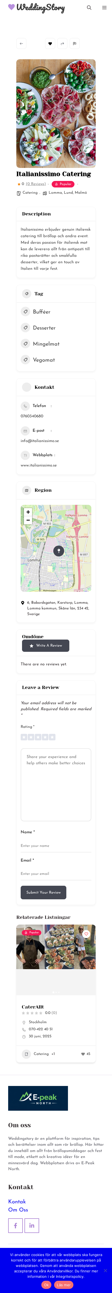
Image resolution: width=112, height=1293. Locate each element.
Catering (30, 193)
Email (27, 861)
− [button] (28, 520)
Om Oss (18, 1210)
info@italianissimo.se (40, 441)
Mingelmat (46, 344)
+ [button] (28, 512)
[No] (105, 1270)
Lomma (55, 193)
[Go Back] (21, 43)
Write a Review (49, 646)
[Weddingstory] (34, 8)
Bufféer (42, 312)
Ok (46, 1285)
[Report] (75, 43)
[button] (89, 8)
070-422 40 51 (37, 1029)
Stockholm (34, 1022)
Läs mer (64, 1285)
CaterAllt (29, 1007)
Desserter (44, 328)
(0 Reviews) (36, 184)
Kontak (17, 1202)
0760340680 (32, 416)
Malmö (81, 193)
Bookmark (50, 43)
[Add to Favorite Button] (83, 934)
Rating (28, 727)
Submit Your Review (43, 893)
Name (28, 832)
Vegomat (44, 360)
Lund (68, 193)
